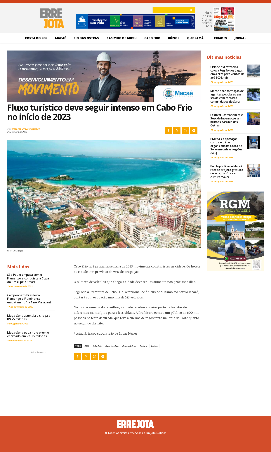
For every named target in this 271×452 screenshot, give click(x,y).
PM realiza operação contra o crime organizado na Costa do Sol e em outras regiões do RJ (226, 146)
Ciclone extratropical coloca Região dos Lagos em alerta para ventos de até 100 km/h (227, 72)
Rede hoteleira (129, 346)
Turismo (143, 346)
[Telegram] (193, 130)
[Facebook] (168, 130)
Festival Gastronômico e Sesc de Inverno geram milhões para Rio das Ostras (226, 120)
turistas (154, 346)
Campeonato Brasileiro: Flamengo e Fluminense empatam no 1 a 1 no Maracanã (29, 298)
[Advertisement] (37, 377)
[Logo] (135, 424)
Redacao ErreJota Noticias (26, 128)
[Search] (191, 10)
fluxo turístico (112, 346)
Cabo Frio (97, 346)
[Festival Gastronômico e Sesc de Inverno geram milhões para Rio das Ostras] (253, 118)
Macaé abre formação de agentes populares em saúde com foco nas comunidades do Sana (227, 96)
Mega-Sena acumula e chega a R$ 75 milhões (28, 317)
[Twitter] (176, 130)
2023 (86, 346)
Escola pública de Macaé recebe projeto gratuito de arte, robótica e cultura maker (226, 171)
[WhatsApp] (185, 130)
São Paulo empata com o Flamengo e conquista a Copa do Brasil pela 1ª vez (28, 278)
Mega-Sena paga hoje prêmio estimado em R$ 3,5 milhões (28, 334)
